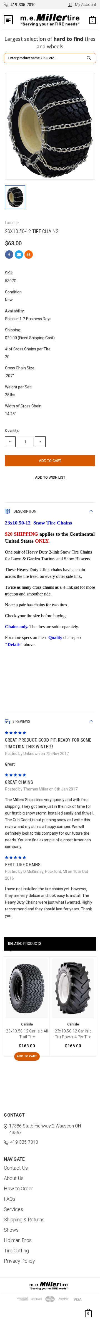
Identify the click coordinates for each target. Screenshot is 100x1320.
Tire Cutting (16, 1250)
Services (13, 1209)
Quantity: (12, 430)
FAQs (9, 1199)
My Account (85, 4)
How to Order (18, 1188)
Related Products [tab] (24, 943)
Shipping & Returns (24, 1219)
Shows (11, 1230)
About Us (14, 1178)
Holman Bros (18, 1240)
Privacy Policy (19, 1261)
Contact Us (16, 1168)
